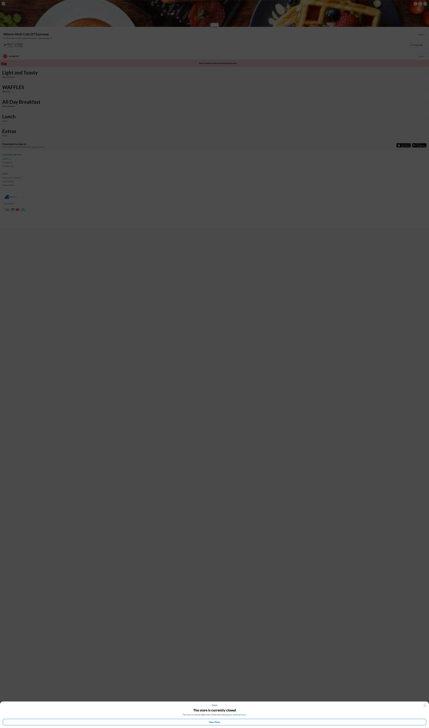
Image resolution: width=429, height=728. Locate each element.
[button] (425, 705)
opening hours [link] (239, 714)
